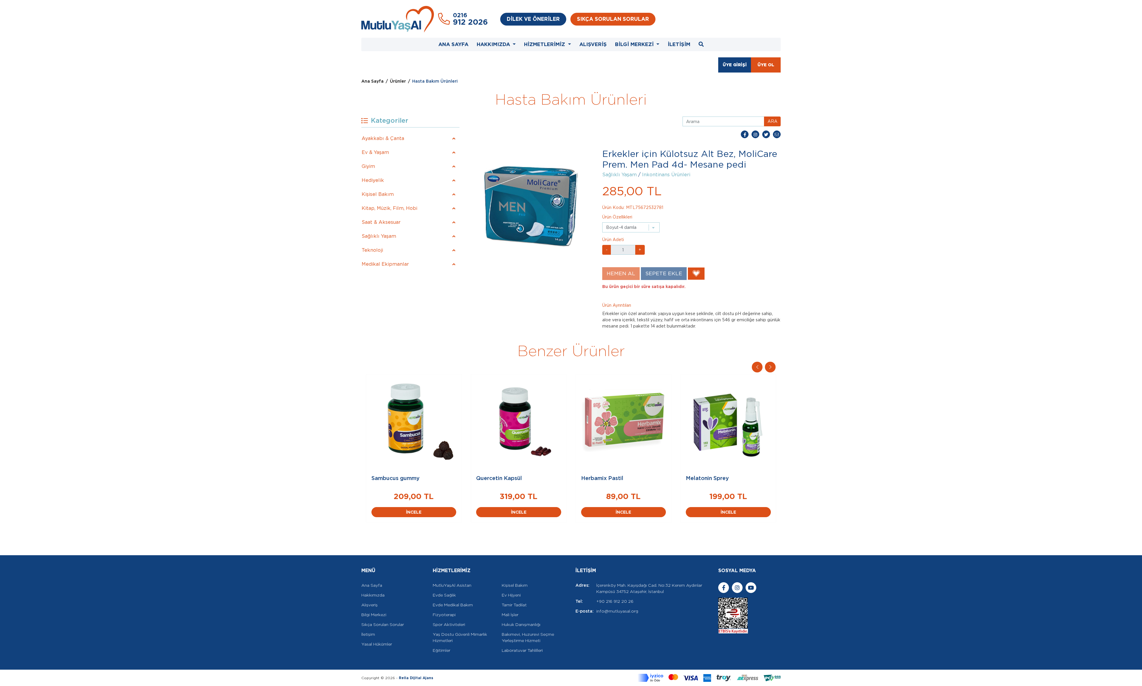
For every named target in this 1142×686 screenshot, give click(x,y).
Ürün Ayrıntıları (616, 305)
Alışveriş (369, 604)
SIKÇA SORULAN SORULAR (613, 19)
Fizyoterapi (444, 614)
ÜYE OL (765, 64)
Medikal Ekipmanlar (385, 264)
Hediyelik (373, 180)
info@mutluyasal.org (617, 611)
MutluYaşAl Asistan (452, 585)
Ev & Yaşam (375, 152)
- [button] (607, 249)
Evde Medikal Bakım (453, 604)
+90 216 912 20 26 (614, 601)
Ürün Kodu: (613, 207)
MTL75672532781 (644, 207)
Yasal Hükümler (376, 644)
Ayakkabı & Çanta (383, 138)
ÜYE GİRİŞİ (735, 64)
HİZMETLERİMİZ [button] (545, 44)
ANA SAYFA (453, 44)
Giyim (368, 166)
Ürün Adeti (613, 239)
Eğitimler (441, 650)
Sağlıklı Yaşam (379, 236)
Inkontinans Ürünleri (666, 174)
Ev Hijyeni (511, 595)
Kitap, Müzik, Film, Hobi (389, 208)
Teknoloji (372, 250)
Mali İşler (510, 614)
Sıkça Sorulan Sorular (382, 624)
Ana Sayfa (372, 81)
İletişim (368, 634)
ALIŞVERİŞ (593, 44)
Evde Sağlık (444, 595)
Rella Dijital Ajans (416, 678)
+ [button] (640, 249)
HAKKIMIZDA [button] (494, 44)
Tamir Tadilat (514, 604)
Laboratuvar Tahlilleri (522, 650)
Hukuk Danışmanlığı (521, 624)
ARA (772, 121)
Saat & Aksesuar (381, 222)
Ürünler (398, 81)
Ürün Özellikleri (617, 217)
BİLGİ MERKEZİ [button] (635, 44)
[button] (770, 367)
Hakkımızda (373, 595)
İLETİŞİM (679, 44)
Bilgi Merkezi (373, 614)
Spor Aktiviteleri (449, 624)
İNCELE (413, 512)
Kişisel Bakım (378, 194)
